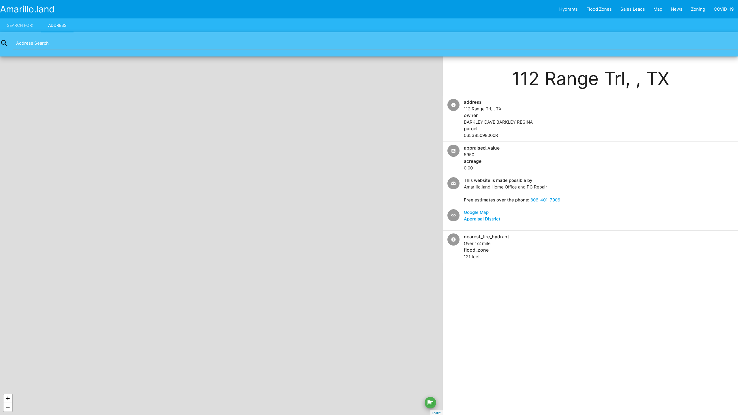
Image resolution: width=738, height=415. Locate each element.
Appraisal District (482, 219)
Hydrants (568, 9)
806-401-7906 (545, 200)
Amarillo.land (27, 9)
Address (57, 25)
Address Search (32, 43)
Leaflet (436, 412)
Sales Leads (632, 9)
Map (658, 9)
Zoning (698, 9)
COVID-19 (724, 9)
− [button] (8, 407)
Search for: (20, 25)
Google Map (476, 212)
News (676, 9)
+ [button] (8, 398)
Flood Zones (599, 9)
